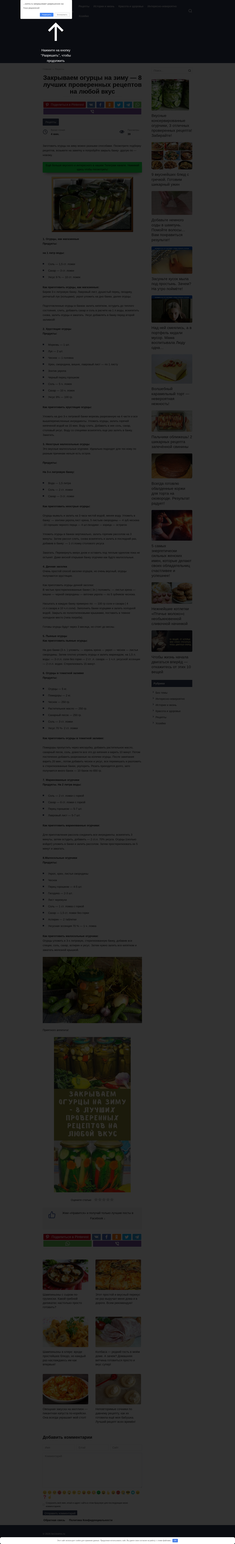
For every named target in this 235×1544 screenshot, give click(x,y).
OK (175, 1541)
